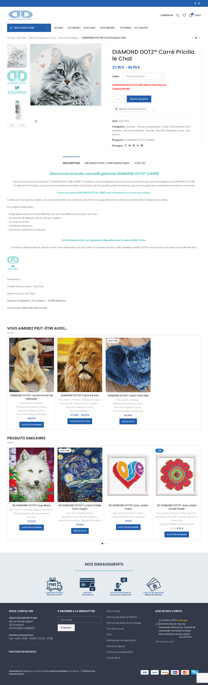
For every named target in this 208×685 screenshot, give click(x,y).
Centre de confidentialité (119, 651)
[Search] (178, 15)
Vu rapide (51, 343)
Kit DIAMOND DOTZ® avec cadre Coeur (128, 507)
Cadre (115, 76)
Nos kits (22, 37)
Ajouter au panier (139, 98)
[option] (17, 56)
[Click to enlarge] (36, 121)
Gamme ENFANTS (120, 516)
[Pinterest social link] (134, 145)
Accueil (11, 37)
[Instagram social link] (199, 3)
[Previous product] (192, 37)
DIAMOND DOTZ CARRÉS (140, 139)
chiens (43, 406)
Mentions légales (115, 646)
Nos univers (26, 403)
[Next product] (199, 37)
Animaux (131, 126)
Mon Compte (113, 611)
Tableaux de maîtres (91, 520)
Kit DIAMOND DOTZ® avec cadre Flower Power (176, 507)
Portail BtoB (113, 657)
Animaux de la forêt (43, 509)
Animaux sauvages (91, 399)
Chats (165, 126)
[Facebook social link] (195, 3)
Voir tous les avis (164, 641)
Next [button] (22, 125)
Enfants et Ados (134, 513)
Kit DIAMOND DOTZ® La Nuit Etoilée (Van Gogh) (80, 507)
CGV (108, 634)
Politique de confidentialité (121, 640)
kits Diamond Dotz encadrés (84, 403)
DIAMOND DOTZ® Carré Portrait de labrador (31, 397)
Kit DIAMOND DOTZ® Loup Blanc (31, 505)
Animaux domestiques (149, 126)
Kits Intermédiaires (69, 37)
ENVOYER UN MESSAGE (22, 651)
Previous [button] (12, 125)
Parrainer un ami (115, 628)
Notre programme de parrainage (123, 622)
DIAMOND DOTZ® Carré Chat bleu (128, 395)
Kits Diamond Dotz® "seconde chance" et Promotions (176, 518)
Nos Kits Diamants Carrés (42, 37)
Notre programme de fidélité (121, 616)
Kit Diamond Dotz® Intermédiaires (31, 513)
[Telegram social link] (142, 145)
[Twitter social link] (129, 145)
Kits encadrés (138, 516)
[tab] (71, 161)
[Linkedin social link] (138, 145)
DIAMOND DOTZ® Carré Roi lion (80, 395)
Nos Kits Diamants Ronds (80, 513)
